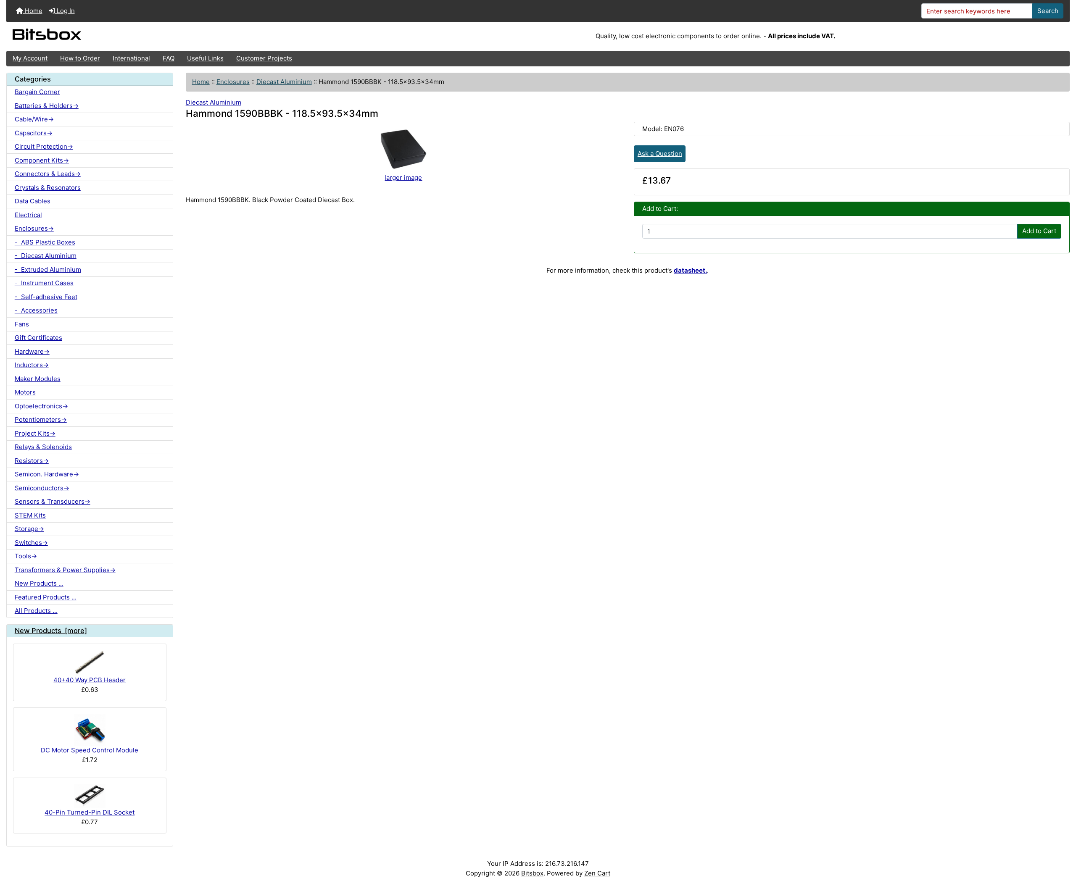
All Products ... (36, 611)
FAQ (168, 58)
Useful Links (205, 58)
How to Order (80, 58)
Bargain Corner (37, 92)
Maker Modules (38, 379)
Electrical (28, 215)
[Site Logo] (183, 37)
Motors (25, 392)
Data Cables (32, 201)
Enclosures (233, 82)
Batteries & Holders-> (47, 106)
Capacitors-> (34, 133)
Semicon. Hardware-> (47, 474)
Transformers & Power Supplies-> (65, 570)
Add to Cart (1039, 231)
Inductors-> (32, 365)
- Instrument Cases (44, 283)
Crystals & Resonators (48, 188)
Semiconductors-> (42, 488)
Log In (65, 11)
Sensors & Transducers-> (52, 501)
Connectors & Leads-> (48, 174)
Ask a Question (660, 154)
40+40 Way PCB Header (89, 680)
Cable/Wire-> (34, 119)
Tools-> (26, 556)
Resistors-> (32, 461)
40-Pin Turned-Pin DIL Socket (89, 812)
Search (1047, 11)
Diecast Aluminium (284, 82)
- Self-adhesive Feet (46, 297)
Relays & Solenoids (43, 447)
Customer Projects (264, 58)
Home (32, 11)
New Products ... (39, 583)
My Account (30, 58)
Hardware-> (32, 351)
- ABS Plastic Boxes (45, 242)
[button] (1061, 838)
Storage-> (29, 529)
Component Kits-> (42, 160)
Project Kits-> (35, 433)
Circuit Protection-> (44, 146)
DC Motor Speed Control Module (89, 750)
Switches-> (31, 543)
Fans (22, 324)
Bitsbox (532, 873)
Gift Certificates (38, 338)
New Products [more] (51, 630)
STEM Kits (30, 515)
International (131, 58)
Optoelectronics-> (41, 406)
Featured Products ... (45, 597)
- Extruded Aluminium (48, 269)
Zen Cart (597, 873)
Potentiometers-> (41, 419)
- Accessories (36, 310)
